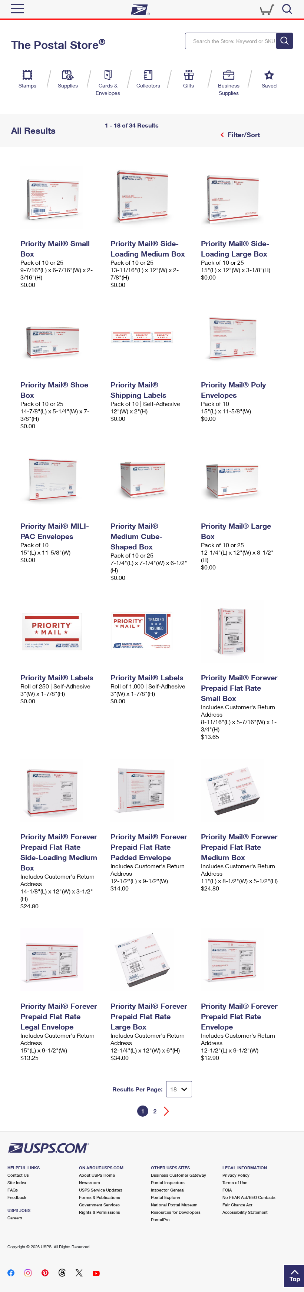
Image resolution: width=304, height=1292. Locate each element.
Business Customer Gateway (178, 1175)
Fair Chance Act (237, 1204)
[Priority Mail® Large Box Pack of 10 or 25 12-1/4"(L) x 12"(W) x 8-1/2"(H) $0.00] (242, 479)
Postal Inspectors (168, 1182)
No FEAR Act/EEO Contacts (248, 1197)
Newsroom (89, 1182)
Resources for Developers (176, 1212)
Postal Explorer (166, 1197)
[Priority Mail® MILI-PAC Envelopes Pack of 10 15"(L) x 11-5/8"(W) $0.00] (61, 479)
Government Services (99, 1204)
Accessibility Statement (245, 1212)
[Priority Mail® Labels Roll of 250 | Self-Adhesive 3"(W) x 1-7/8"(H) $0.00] (61, 631)
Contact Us (18, 1175)
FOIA (227, 1189)
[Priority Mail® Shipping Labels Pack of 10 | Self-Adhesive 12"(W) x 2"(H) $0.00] (151, 338)
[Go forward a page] (166, 1111)
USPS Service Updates (100, 1189)
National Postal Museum (174, 1204)
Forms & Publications (99, 1197)
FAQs (12, 1189)
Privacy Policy (236, 1175)
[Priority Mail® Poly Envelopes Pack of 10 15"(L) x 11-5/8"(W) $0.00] (242, 338)
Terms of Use (234, 1182)
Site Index (16, 1182)
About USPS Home (97, 1175)
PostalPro (160, 1219)
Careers (14, 1217)
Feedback (16, 1197)
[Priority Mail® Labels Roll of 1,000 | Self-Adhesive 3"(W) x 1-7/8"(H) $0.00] (151, 631)
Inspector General (168, 1189)
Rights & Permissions (99, 1212)
